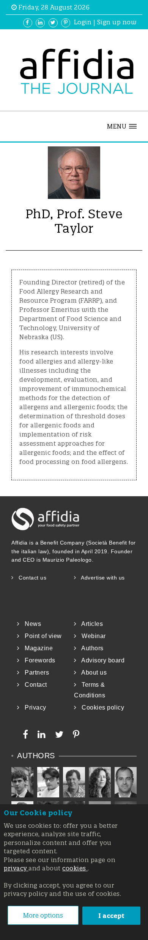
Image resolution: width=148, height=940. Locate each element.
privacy (16, 868)
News (30, 624)
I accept (111, 915)
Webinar (91, 636)
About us (92, 672)
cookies (75, 868)
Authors (90, 648)
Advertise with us (100, 578)
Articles (90, 624)
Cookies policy (100, 707)
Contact (33, 684)
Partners (34, 672)
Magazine (36, 648)
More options (43, 915)
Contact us (30, 578)
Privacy (33, 707)
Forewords (37, 660)
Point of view (41, 636)
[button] (122, 126)
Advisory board (100, 660)
